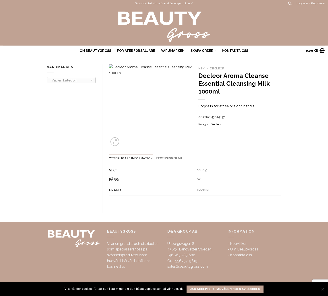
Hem (201, 68)
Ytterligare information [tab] (131, 158)
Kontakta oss (241, 255)
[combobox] (71, 80)
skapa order (202, 50)
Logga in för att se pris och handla (226, 106)
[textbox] (70, 80)
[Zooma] (114, 141)
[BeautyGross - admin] (164, 26)
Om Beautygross (95, 50)
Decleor (217, 68)
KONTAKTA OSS (235, 50)
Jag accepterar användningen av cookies (225, 289)
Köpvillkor (238, 244)
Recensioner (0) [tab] (169, 158)
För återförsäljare (136, 50)
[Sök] (290, 3)
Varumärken (173, 50)
